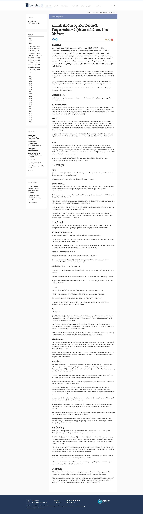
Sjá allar (30, 171)
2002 (30, 117)
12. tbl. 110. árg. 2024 (34, 46)
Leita (114, 6)
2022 (30, 75)
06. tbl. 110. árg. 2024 (34, 58)
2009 (30, 102)
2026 (30, 39)
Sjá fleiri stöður (32, 202)
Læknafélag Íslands (104, 501)
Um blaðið (75, 6)
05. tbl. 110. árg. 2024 (34, 60)
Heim (89, 12)
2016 (30, 87)
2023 (30, 72)
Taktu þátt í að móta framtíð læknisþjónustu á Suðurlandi (35, 155)
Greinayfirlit (97, 6)
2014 (30, 92)
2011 (30, 98)
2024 (101, 12)
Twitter (56, 39)
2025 (30, 41)
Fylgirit (56, 6)
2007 (30, 107)
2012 (30, 96)
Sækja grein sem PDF (112, 40)
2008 (30, 105)
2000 (30, 122)
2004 (30, 113)
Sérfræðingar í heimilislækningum (33, 149)
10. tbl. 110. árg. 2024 (34, 51)
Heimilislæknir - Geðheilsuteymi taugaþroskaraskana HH (35, 143)
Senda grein (106, 40)
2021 (30, 77)
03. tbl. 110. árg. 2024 (110, 12)
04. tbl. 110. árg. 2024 (34, 62)
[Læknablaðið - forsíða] (34, 3)
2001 (30, 120)
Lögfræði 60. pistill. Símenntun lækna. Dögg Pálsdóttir (34, 198)
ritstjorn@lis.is (57, 502)
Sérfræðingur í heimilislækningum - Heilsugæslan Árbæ (33, 136)
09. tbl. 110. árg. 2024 (34, 53)
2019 (30, 81)
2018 (30, 83)
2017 (30, 85)
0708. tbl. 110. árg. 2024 (34, 55)
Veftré (68, 500)
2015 (30, 90)
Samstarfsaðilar (70, 502)
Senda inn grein (65, 6)
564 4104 (56, 500)
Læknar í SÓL (31, 160)
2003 (30, 115)
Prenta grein (109, 40)
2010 (30, 100)
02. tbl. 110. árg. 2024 (34, 67)
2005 (30, 111)
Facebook (53, 39)
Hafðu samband (75, 500)
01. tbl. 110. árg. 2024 (34, 69)
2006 (30, 109)
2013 (30, 94)
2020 (30, 79)
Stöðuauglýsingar (86, 6)
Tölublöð (95, 12)
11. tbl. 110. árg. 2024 (33, 48)
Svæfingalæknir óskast (34, 163)
